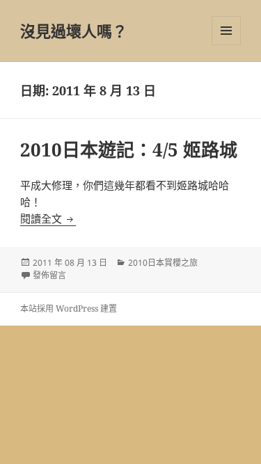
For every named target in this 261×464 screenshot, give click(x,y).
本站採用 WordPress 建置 (68, 308)
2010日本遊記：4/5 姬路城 (128, 149)
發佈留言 (49, 275)
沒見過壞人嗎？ (73, 30)
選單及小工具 (226, 30)
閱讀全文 (48, 218)
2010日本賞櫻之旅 (163, 263)
